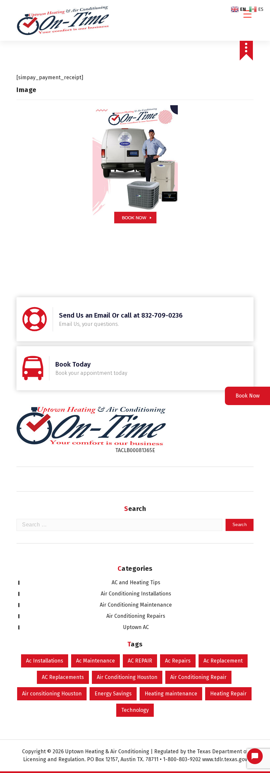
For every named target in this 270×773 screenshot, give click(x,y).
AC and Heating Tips (136, 582)
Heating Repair (228, 693)
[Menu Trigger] (247, 14)
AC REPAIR (140, 661)
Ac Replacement (223, 661)
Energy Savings (113, 693)
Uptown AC (136, 627)
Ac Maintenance (95, 661)
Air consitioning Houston (52, 693)
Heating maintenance (171, 693)
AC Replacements (63, 677)
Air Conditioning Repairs (135, 616)
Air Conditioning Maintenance (136, 605)
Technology (135, 710)
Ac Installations (44, 661)
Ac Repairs (178, 661)
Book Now (247, 396)
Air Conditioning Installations (136, 594)
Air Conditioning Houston (127, 677)
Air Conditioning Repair (198, 677)
